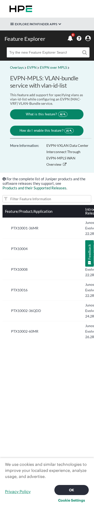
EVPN (32, 67)
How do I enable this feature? (44, 130)
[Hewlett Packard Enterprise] (20, 9)
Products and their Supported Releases (34, 188)
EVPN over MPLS (53, 67)
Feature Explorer (25, 38)
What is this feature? (44, 114)
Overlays (17, 67)
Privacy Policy (18, 491)
